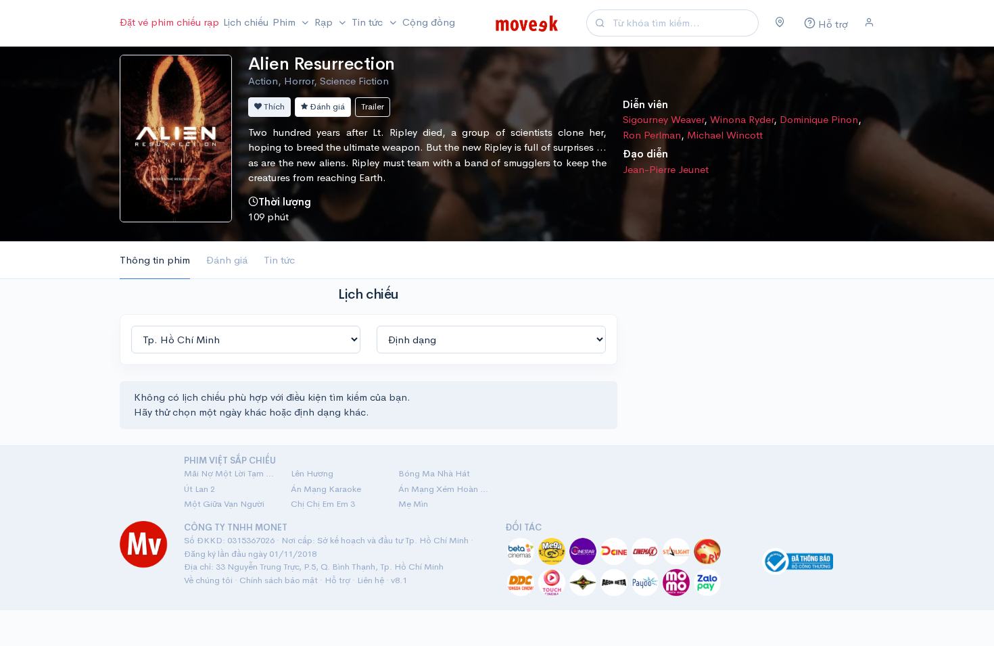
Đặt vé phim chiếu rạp (169, 22)
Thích (273, 106)
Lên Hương (312, 473)
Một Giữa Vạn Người (224, 504)
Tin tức (279, 259)
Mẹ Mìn (413, 504)
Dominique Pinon (819, 119)
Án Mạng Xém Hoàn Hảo (443, 489)
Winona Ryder (742, 119)
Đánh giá (326, 106)
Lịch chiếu (245, 22)
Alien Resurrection (321, 64)
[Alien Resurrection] (176, 136)
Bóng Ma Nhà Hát (434, 473)
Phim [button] (285, 22)
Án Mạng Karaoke (326, 489)
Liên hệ (370, 580)
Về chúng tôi (208, 580)
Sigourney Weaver (663, 119)
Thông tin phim (155, 259)
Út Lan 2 (199, 489)
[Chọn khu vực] (780, 23)
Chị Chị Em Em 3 (323, 504)
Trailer (372, 106)
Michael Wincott (725, 134)
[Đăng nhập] (869, 23)
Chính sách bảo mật (278, 580)
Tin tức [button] (368, 22)
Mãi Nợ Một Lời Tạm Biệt (229, 473)
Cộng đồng (428, 22)
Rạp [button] (324, 22)
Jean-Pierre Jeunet (666, 169)
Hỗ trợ (337, 580)
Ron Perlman (652, 134)
